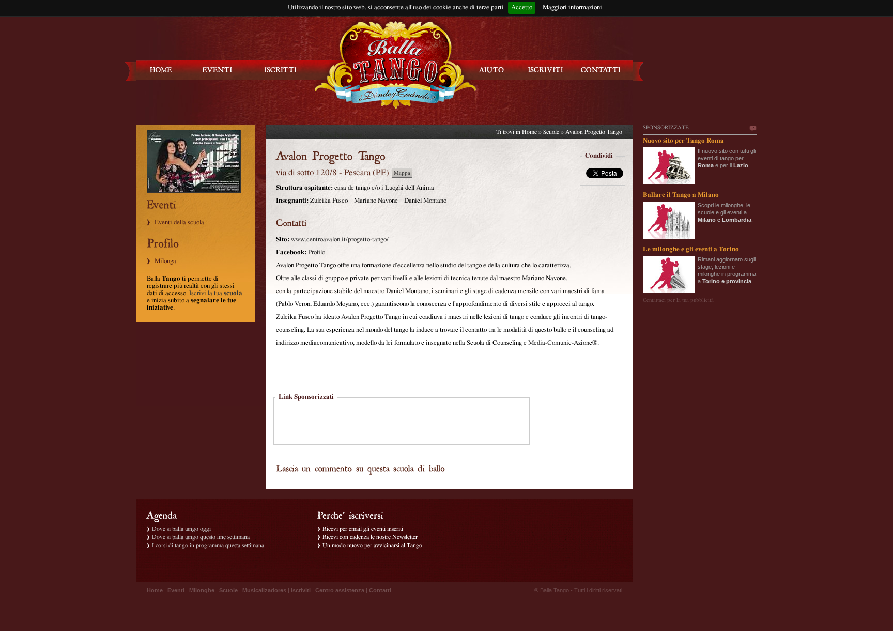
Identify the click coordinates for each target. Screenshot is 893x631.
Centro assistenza (339, 590)
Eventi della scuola (179, 222)
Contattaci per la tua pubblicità (678, 300)
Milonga (165, 261)
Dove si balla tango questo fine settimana (201, 537)
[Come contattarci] (600, 70)
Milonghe (201, 590)
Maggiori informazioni (572, 7)
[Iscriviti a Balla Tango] (546, 70)
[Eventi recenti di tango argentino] (161, 70)
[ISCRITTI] (280, 70)
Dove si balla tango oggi (181, 529)
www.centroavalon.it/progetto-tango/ (340, 239)
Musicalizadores (264, 590)
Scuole (551, 132)
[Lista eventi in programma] (218, 70)
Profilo (316, 252)
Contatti (380, 590)
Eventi (175, 590)
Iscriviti (301, 590)
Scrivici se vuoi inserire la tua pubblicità (752, 129)
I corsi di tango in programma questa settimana (208, 545)
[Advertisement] (401, 422)
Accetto (521, 7)
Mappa (402, 173)
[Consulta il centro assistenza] (491, 70)
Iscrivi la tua (215, 293)
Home (529, 132)
